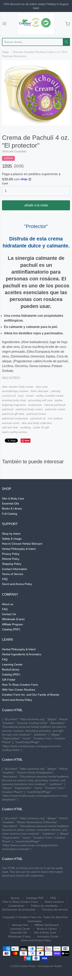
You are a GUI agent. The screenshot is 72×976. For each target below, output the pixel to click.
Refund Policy (10, 558)
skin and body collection (37, 423)
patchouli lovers (36, 413)
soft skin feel (10, 427)
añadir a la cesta (36, 205)
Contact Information (14, 569)
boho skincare (39, 391)
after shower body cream (18, 386)
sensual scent (10, 423)
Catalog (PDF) (11, 629)
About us (7, 604)
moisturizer (35, 404)
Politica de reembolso (44, 905)
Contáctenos (16, 905)
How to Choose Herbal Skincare (22, 543)
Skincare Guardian (14, 151)
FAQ (5, 579)
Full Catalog (9, 513)
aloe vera (42, 386)
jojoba (58, 400)
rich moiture (55, 418)
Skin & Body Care (13, 498)
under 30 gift (41, 427)
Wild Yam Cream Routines (18, 689)
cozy (21, 395)
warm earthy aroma (14, 432)
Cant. (5, 183)
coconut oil (9, 395)
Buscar (15, 898)
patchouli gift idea (13, 413)
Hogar (5, 52)
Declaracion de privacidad (18, 909)
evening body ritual (14, 400)
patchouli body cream (29, 409)
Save (27, 440)
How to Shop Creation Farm (20, 901)
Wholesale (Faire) (13, 619)
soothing (25, 427)
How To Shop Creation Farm (20, 684)
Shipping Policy (11, 563)
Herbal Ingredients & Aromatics (21, 654)
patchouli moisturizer (15, 418)
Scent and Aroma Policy (17, 584)
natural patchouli (54, 404)
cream (30, 395)
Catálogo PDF (35, 898)
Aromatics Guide (47, 936)
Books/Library (10, 669)
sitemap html (20, 924)
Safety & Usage (12, 538)
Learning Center (12, 664)
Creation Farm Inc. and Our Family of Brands (30, 694)
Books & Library (12, 508)
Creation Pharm (27, 966)
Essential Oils (10, 503)
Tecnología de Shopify (50, 966)
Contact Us (9, 614)
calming (55, 391)
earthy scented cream (50, 395)
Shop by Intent (11, 533)
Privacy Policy (10, 553)
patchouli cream (55, 409)
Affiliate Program (12, 624)
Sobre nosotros (54, 901)
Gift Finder (8, 679)
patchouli (7, 409)
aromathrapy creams (15, 391)
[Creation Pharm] (36, 24)
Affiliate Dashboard (46, 924)
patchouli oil (37, 418)
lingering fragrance (14, 404)
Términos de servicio (54, 909)
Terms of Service (12, 574)
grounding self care (40, 400)
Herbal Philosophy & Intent (19, 548)
